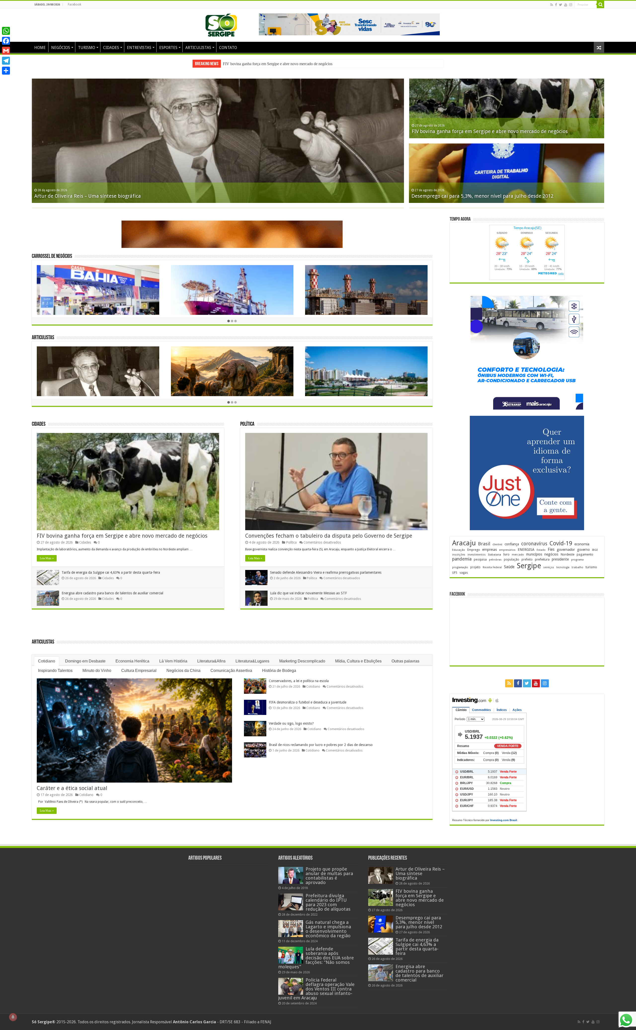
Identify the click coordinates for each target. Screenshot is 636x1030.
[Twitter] (560, 5)
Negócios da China (183, 670)
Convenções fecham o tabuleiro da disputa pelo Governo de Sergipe (328, 536)
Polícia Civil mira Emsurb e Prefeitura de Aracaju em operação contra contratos (502, 196)
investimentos (477, 554)
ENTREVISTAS (139, 47)
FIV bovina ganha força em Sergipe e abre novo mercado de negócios (122, 536)
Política (247, 424)
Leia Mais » (47, 558)
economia (581, 544)
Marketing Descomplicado (302, 661)
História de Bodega (279, 670)
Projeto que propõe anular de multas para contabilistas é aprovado (329, 875)
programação (460, 567)
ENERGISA (526, 550)
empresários (507, 550)
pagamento (585, 554)
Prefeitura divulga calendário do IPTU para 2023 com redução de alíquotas (328, 902)
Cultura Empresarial (139, 670)
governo (583, 550)
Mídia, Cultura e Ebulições (358, 661)
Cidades (38, 424)
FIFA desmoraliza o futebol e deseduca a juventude (307, 702)
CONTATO (228, 47)
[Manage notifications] (13, 1017)
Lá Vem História (173, 661)
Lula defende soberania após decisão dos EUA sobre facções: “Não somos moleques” (316, 957)
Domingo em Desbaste (85, 661)
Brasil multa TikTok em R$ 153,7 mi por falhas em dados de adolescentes (495, 131)
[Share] (6, 71)
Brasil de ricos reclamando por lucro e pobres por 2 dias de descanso (321, 745)
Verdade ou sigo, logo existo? (291, 723)
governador (566, 550)
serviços (548, 567)
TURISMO (86, 47)
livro (506, 554)
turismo (591, 567)
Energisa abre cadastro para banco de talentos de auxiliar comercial (112, 593)
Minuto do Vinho (96, 670)
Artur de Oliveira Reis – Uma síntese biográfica (420, 873)
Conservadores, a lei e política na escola (299, 681)
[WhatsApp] (6, 31)
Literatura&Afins (211, 661)
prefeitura (542, 559)
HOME (40, 47)
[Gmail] (6, 51)
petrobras (495, 559)
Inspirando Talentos (55, 670)
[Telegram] (6, 61)
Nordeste (567, 554)
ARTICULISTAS (198, 47)
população (511, 559)
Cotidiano (46, 661)
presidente (560, 559)
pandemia (462, 559)
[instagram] (571, 5)
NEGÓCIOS (60, 47)
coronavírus (534, 544)
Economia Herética (132, 661)
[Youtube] (566, 5)
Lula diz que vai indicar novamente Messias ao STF (308, 593)
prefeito (527, 559)
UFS (454, 572)
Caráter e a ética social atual (72, 788)
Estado (541, 550)
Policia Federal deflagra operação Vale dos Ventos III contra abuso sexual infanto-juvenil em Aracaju (316, 988)
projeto (475, 567)
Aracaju (464, 543)
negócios (551, 554)
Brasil (484, 544)
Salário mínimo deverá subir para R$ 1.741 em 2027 (93, 196)
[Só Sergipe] (221, 24)
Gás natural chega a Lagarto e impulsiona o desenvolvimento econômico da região (328, 929)
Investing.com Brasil (503, 820)
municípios (534, 554)
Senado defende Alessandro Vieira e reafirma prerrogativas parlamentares (325, 572)
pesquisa (480, 559)
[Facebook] (556, 5)
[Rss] (552, 5)
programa (577, 559)
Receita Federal (492, 567)
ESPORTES (168, 47)
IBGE (595, 550)
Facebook (74, 4)
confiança (512, 544)
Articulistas (43, 338)
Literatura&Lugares (252, 661)
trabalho (577, 567)
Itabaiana (494, 554)
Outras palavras (405, 661)
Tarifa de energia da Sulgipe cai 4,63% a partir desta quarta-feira (111, 572)
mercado (518, 554)
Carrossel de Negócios (52, 256)
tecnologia (562, 567)
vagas (464, 572)
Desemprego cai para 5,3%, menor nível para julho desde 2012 (272, 64)
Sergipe (529, 566)
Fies (551, 549)
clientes (497, 544)
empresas (489, 550)
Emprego (473, 550)
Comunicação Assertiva (231, 670)
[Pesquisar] (600, 4)
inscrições (458, 554)
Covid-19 (561, 543)
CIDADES (111, 47)
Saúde (509, 566)
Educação (458, 550)
